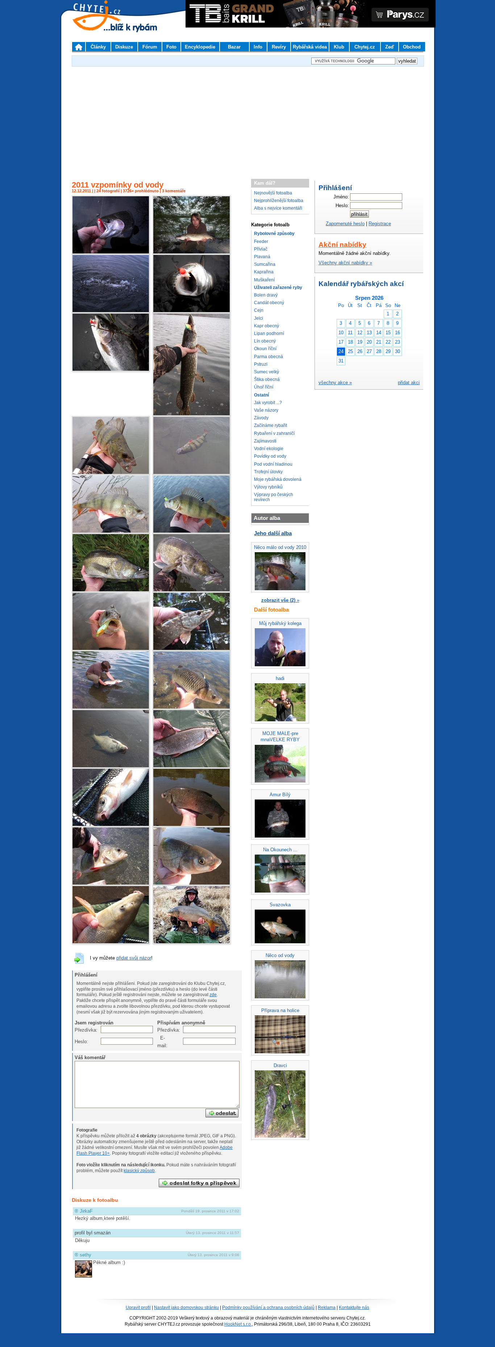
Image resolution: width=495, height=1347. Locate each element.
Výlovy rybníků (268, 487)
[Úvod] (78, 46)
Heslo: (78, 1041)
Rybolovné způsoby (274, 233)
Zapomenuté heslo (345, 223)
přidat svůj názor (133, 958)
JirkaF (86, 1211)
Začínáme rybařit (270, 425)
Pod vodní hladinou (273, 464)
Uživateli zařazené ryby (278, 287)
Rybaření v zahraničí (274, 433)
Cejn (258, 310)
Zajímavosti (265, 441)
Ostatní (261, 395)
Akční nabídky (342, 244)
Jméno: (341, 197)
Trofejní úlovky (268, 471)
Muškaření (264, 279)
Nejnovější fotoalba (273, 193)
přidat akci (409, 382)
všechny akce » (335, 382)
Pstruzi (260, 364)
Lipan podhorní (269, 333)
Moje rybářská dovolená (277, 479)
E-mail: (161, 1041)
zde (213, 994)
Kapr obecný (266, 325)
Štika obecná (267, 379)
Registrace (380, 223)
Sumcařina (264, 264)
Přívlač (260, 249)
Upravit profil (138, 1307)
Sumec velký (266, 371)
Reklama (327, 1307)
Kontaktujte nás (354, 1307)
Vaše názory (266, 410)
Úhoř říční (263, 387)
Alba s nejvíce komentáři (278, 208)
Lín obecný (265, 341)
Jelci (258, 318)
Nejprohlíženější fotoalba (278, 200)
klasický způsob (139, 1170)
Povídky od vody (270, 456)
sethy (85, 1255)
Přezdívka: (78, 1030)
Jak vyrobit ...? (268, 402)
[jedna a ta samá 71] (111, 707)
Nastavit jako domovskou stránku (186, 1307)
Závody (261, 417)
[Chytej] (103, 25)
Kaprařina (264, 271)
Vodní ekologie (268, 448)
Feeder (261, 241)
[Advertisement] (247, 119)
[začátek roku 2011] (191, 942)
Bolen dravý (266, 295)
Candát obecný (269, 302)
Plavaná (262, 256)
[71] (191, 252)
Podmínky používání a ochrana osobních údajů (268, 1307)
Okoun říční (265, 348)
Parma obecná (268, 356)
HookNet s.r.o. (238, 1324)
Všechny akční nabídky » (345, 262)
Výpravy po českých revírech (273, 497)
